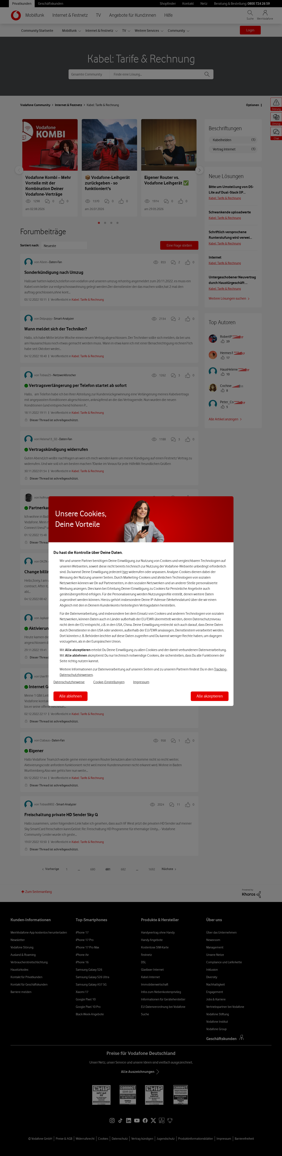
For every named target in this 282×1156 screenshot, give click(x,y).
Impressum (141, 682)
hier (125, 572)
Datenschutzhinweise (69, 682)
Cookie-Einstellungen (108, 682)
